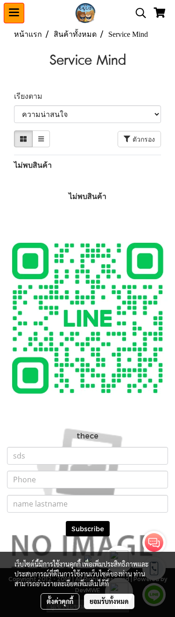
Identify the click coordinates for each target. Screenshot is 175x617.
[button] (137, 13)
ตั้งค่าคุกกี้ (60, 601)
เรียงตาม (31, 95)
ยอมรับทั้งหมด (109, 601)
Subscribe (87, 529)
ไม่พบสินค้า (33, 164)
